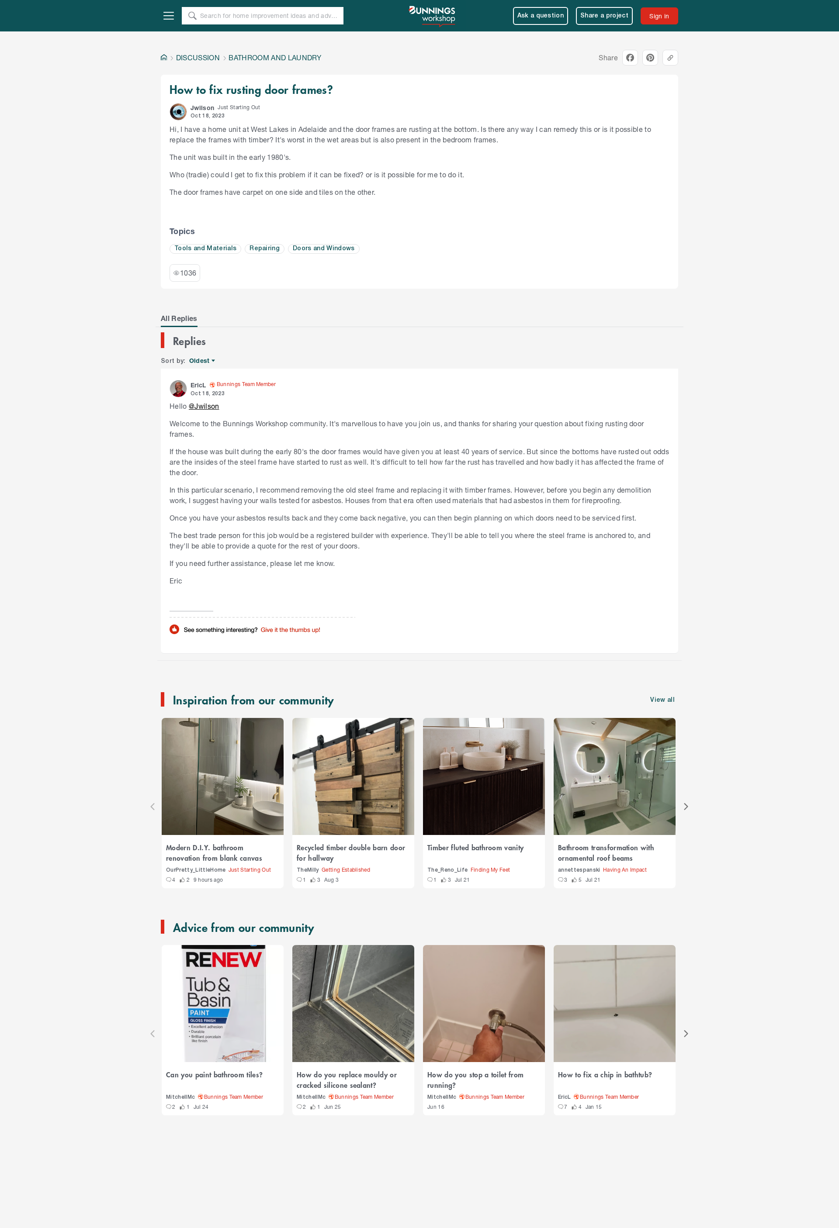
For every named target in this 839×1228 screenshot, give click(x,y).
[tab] (179, 318)
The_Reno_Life (447, 870)
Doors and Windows (324, 249)
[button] (178, 112)
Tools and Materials (205, 249)
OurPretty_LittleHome (196, 870)
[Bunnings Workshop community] (432, 15)
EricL (564, 1097)
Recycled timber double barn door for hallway (351, 852)
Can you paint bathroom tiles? (214, 1074)
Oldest (200, 361)
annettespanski (579, 870)
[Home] (164, 57)
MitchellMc (180, 1097)
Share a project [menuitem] (604, 16)
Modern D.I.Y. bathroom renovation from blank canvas (214, 852)
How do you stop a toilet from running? (475, 1079)
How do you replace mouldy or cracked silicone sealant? (347, 1079)
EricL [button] (198, 385)
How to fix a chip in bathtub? (605, 1074)
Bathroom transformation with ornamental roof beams (606, 852)
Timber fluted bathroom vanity (475, 847)
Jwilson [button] (202, 107)
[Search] (192, 15)
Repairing (265, 249)
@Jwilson (204, 406)
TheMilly (308, 870)
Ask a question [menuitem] (540, 16)
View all (662, 700)
